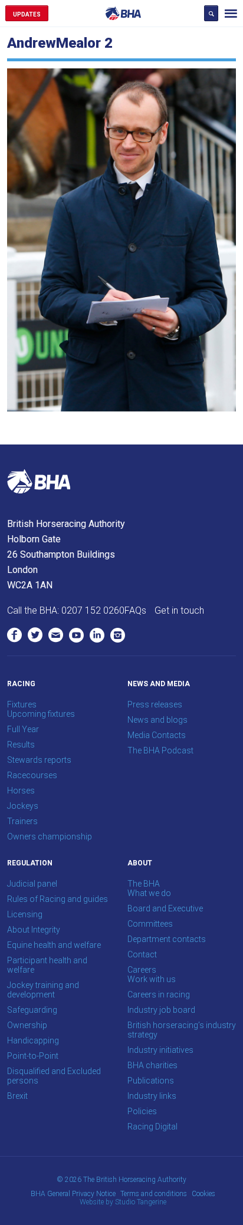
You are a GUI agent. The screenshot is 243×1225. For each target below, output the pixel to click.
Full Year (23, 729)
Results (21, 744)
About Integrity (33, 929)
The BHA (143, 883)
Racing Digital (152, 1126)
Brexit (17, 1096)
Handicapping (33, 1040)
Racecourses (32, 775)
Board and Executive (165, 908)
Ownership (27, 1025)
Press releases (154, 704)
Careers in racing (158, 994)
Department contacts (166, 939)
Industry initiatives (160, 1050)
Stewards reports (39, 760)
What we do (149, 893)
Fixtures (22, 704)
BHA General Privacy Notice (73, 1194)
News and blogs (157, 720)
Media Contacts (156, 735)
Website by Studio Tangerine (123, 1202)
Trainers (22, 821)
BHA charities (152, 1065)
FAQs (135, 610)
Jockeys (22, 806)
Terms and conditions (153, 1194)
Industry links (151, 1096)
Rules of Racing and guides (57, 899)
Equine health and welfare (54, 945)
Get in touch (179, 610)
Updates (27, 14)
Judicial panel (32, 883)
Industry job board (161, 1010)
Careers (141, 969)
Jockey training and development (43, 989)
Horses (21, 790)
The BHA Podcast (160, 750)
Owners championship (49, 836)
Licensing (24, 914)
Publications (150, 1080)
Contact (142, 954)
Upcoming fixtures (41, 714)
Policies (142, 1111)
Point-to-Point (32, 1056)
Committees (150, 923)
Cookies (203, 1194)
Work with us (151, 979)
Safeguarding (32, 1010)
